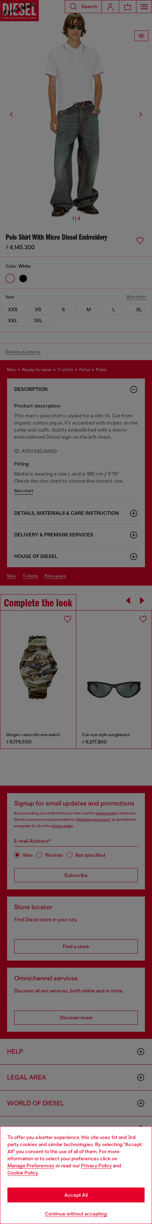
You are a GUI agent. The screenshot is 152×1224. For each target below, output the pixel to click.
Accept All (76, 1195)
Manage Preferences (30, 1165)
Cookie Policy (22, 1172)
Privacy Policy (96, 1165)
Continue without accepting (76, 1214)
